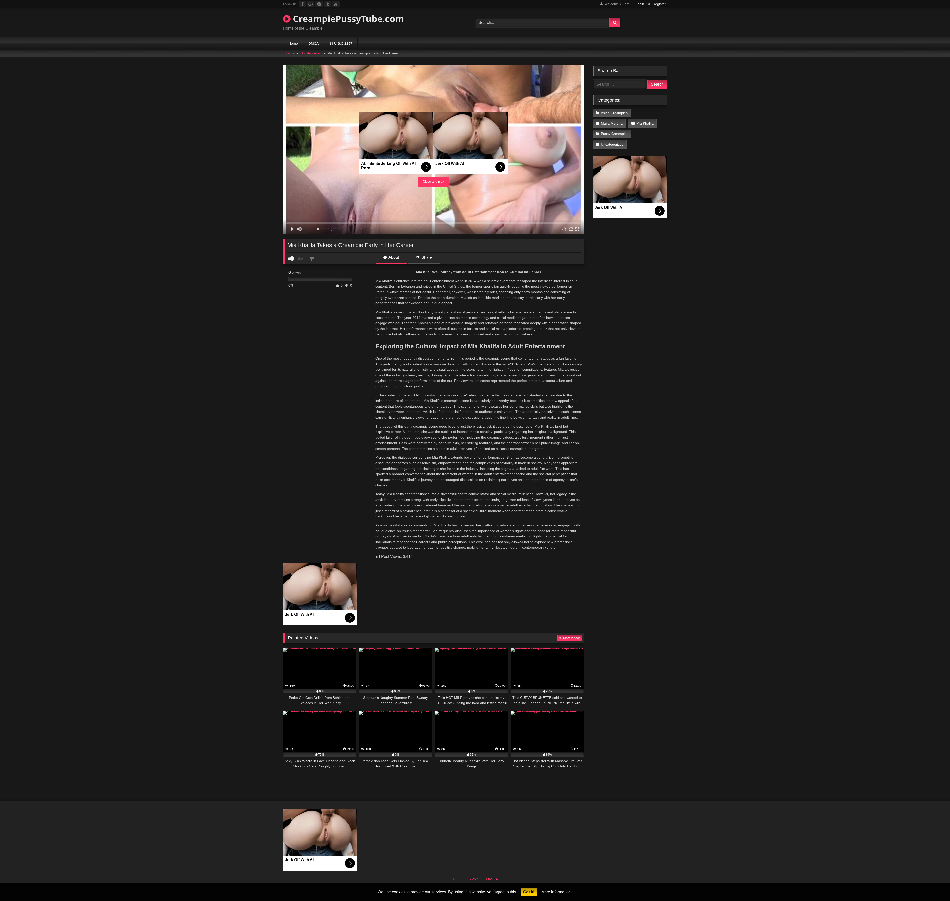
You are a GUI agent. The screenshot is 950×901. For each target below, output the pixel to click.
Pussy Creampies (614, 134)
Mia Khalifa (645, 123)
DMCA (314, 43)
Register (659, 4)
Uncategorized (311, 53)
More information (556, 892)
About (393, 257)
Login (640, 4)
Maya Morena (612, 123)
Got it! (528, 892)
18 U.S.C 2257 (340, 43)
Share (426, 257)
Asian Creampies (614, 113)
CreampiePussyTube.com (347, 19)
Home (293, 43)
